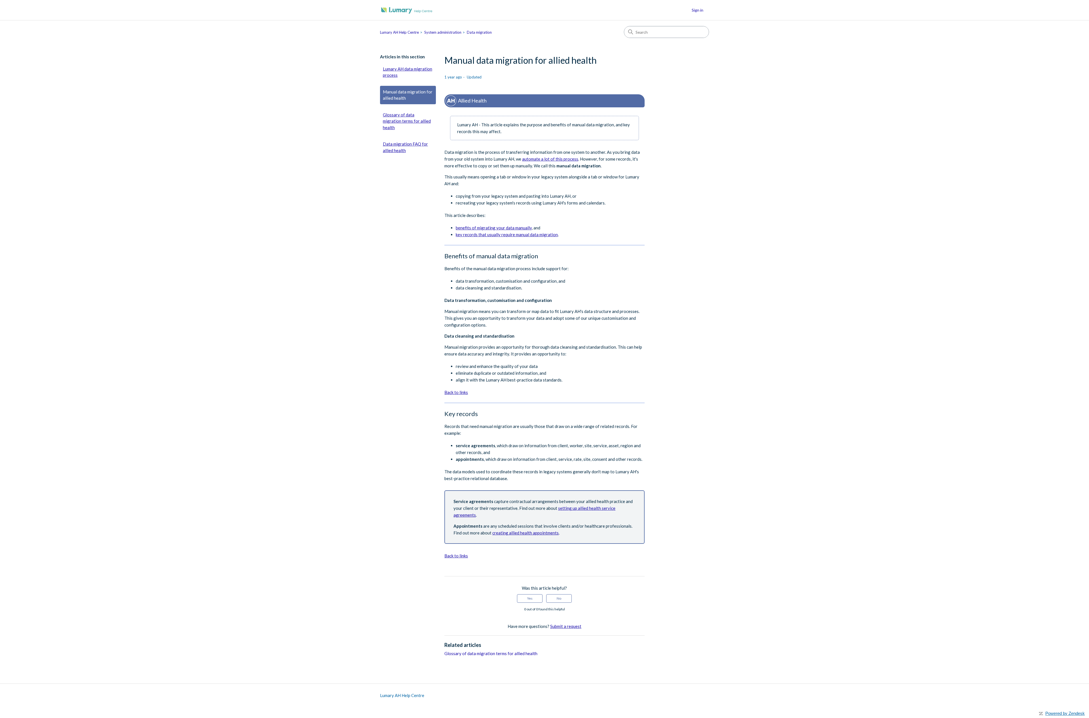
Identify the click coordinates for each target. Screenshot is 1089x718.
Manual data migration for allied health (407, 95)
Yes (530, 598)
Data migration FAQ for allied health (405, 147)
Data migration (479, 32)
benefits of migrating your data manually (494, 227)
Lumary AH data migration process (407, 72)
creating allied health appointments (525, 532)
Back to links (456, 392)
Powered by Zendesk (1065, 713)
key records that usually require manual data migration (507, 234)
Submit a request (565, 626)
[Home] (407, 10)
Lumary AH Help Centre (399, 32)
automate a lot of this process (550, 158)
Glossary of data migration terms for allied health (407, 121)
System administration (442, 32)
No (559, 598)
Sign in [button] (697, 10)
